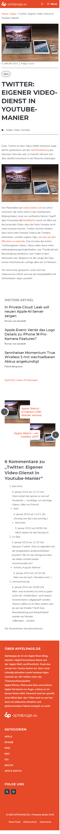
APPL (8, 736)
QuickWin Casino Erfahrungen (21, 380)
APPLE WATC (12, 770)
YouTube (25, 130)
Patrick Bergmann (14, 366)
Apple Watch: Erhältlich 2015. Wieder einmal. (31, 412)
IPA (6, 747)
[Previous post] (4, 411)
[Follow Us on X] (7, 791)
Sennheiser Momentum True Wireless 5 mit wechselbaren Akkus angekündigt (30, 357)
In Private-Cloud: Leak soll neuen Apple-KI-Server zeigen (27, 311)
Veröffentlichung (40, 149)
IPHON (8, 742)
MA (6, 753)
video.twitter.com (32, 207)
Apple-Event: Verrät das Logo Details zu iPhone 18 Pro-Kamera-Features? (30, 334)
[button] (42, 4)
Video (17, 130)
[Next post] (55, 434)
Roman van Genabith (15, 321)
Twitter (9, 130)
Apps (6, 74)
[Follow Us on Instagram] (13, 791)
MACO (8, 765)
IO (6, 759)
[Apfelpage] (14, 4)
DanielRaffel (28, 220)
